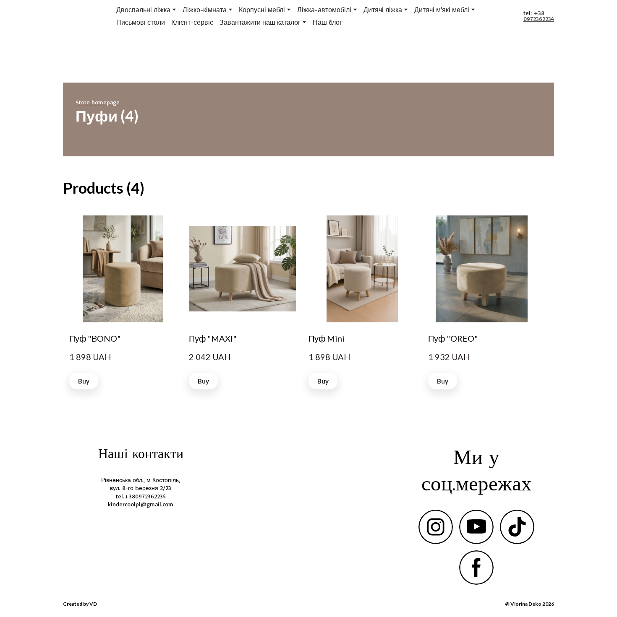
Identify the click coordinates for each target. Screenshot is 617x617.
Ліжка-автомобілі (324, 9)
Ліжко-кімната (205, 9)
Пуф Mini (326, 338)
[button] (83, 381)
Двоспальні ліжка (143, 9)
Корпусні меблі (262, 9)
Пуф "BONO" (95, 338)
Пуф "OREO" (453, 338)
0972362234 (538, 18)
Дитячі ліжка (382, 9)
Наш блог (327, 22)
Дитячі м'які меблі (441, 9)
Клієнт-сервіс (192, 22)
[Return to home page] (78, 16)
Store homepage (98, 102)
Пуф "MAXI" (213, 338)
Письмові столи (140, 22)
